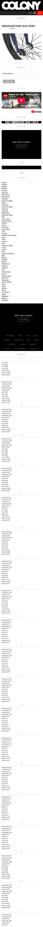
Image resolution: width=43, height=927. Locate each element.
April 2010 (5, 842)
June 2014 (5, 721)
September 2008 (7, 891)
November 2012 (6, 769)
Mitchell (4, 257)
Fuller (3, 231)
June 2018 (5, 603)
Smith (3, 284)
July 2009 (4, 866)
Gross (4, 239)
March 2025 (5, 398)
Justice (4, 249)
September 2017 (7, 626)
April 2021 (5, 514)
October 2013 (6, 742)
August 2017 (5, 628)
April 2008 (5, 901)
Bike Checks (6, 194)
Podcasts (5, 268)
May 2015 (5, 693)
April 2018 (5, 607)
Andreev (4, 184)
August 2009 (5, 864)
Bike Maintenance (20, 349)
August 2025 (5, 390)
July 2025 (4, 392)
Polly (3, 270)
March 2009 (5, 874)
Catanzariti (5, 205)
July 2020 (4, 542)
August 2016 (5, 657)
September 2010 (7, 832)
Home (20, 336)
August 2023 (5, 447)
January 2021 (6, 520)
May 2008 (5, 899)
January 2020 (6, 554)
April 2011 (5, 813)
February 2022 (6, 488)
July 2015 (4, 689)
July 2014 (4, 718)
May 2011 (5, 811)
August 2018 (5, 599)
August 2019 (5, 569)
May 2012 (5, 782)
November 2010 (6, 828)
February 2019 (6, 581)
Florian (4, 225)
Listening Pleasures (8, 253)
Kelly (3, 251)
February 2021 (6, 518)
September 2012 (7, 773)
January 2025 (6, 402)
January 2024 (6, 432)
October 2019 (6, 565)
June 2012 (5, 779)
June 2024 (5, 421)
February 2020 (6, 552)
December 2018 (6, 591)
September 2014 (7, 714)
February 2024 (6, 430)
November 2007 (6, 917)
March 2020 (5, 550)
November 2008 (6, 887)
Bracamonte (5, 197)
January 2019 (6, 583)
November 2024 (6, 411)
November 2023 (6, 441)
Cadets (4, 203)
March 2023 (5, 457)
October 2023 (6, 443)
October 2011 (6, 801)
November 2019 (6, 563)
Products (7, 340)
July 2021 (4, 508)
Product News (6, 272)
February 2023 (6, 459)
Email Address (9, 73)
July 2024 (4, 419)
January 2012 (6, 790)
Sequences (5, 280)
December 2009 (6, 856)
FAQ (28, 340)
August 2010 (5, 834)
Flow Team (5, 227)
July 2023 (4, 449)
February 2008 (6, 905)
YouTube (7, 349)
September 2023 (7, 445)
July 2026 (4, 362)
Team (27, 336)
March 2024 (5, 427)
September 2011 (7, 803)
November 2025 (6, 384)
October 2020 (6, 536)
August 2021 (5, 506)
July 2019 (4, 571)
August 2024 (5, 417)
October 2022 (6, 472)
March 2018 (5, 609)
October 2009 (6, 860)
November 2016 (6, 651)
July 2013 (4, 748)
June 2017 (5, 632)
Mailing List (34, 349)
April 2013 (5, 754)
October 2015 (6, 683)
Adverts (4, 182)
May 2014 (5, 723)
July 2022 (4, 478)
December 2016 (6, 649)
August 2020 (5, 540)
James (4, 247)
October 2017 (6, 624)
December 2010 (6, 826)
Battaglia (4, 188)
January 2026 (6, 375)
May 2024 (5, 423)
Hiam (3, 243)
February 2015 (6, 699)
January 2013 (6, 760)
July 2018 (4, 601)
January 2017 (6, 642)
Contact (23, 344)
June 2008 (5, 897)
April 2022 (5, 484)
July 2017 (4, 630)
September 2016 (7, 656)
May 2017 (5, 634)
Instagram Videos (7, 245)
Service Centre (6, 282)
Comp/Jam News (7, 207)
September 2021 (7, 504)
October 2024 (6, 413)
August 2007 (5, 923)
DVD (3, 217)
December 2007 (6, 915)
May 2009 (5, 870)
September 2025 (7, 388)
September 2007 (7, 921)
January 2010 (6, 849)
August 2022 (5, 476)
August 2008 (5, 893)
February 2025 (6, 400)
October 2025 (6, 386)
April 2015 (5, 695)
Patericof (4, 266)
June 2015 (5, 691)
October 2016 (6, 653)
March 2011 (5, 815)
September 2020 (7, 538)
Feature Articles (7, 221)
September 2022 (7, 474)
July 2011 (4, 807)
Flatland (4, 223)
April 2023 (5, 455)
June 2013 (5, 750)
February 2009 (6, 876)
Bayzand (4, 190)
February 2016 (6, 670)
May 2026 (5, 367)
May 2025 (5, 396)
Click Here (21, 146)
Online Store (6, 264)
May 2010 (5, 840)
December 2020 (6, 532)
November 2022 (6, 470)
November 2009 (6, 858)
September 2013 (7, 744)
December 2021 (6, 498)
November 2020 (6, 534)
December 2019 (6, 561)
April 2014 (5, 725)
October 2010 (6, 830)
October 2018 (6, 595)
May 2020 (5, 546)
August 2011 (5, 805)
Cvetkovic (5, 211)
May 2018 (5, 605)
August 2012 (5, 775)
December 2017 (6, 620)
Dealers (36, 340)
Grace (4, 237)
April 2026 (5, 369)
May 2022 (5, 482)
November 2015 (6, 681)
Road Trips (5, 278)
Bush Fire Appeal (7, 201)
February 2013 (6, 758)
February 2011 (6, 817)
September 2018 (7, 597)
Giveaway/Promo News (9, 235)
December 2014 (6, 708)
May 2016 (5, 664)
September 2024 (7, 415)
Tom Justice (5, 292)
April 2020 (5, 548)
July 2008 (4, 895)
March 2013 (5, 756)
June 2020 (5, 544)
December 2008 (6, 885)
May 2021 (5, 512)
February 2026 (6, 373)
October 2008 (6, 889)
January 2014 (6, 731)
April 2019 (5, 577)
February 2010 (6, 847)
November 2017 (6, 622)
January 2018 (6, 613)
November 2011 (6, 799)
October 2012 (6, 771)
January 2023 (6, 461)
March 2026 (5, 371)
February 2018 (6, 611)
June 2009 (5, 868)
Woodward (5, 300)
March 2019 (5, 579)
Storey (4, 286)
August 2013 (5, 746)
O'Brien (4, 262)
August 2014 (5, 717)
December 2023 (6, 439)
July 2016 (4, 660)
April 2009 (5, 872)
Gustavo (4, 241)
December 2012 (6, 767)
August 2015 (5, 687)
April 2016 (5, 666)
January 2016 (6, 672)
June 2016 (5, 662)
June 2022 (5, 480)
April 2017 (5, 636)
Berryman (5, 192)
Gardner (4, 233)
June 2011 (5, 809)
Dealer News (6, 213)
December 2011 (6, 797)
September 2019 (7, 567)
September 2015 (7, 685)
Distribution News (7, 215)
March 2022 (5, 486)
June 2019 (5, 573)
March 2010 (5, 844)
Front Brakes (6, 229)
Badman (4, 186)
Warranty (33, 344)
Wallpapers (5, 296)
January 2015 (6, 701)
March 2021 (5, 516)
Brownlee (4, 198)
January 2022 (6, 490)
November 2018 (6, 592)
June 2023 (5, 451)
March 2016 (5, 668)
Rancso (4, 274)
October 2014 (6, 712)
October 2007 (6, 919)
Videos (4, 294)
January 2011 (6, 819)
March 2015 (5, 697)
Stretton (4, 288)
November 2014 (6, 710)
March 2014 (5, 727)
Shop (40, 13)
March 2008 (5, 903)
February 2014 (6, 729)
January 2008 (6, 907)
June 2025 (5, 394)
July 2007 (4, 925)
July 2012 (4, 777)
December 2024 (6, 409)
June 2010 (5, 838)
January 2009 (6, 878)
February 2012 (6, 788)
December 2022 (6, 468)
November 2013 (6, 740)
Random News (6, 276)
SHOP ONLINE (9, 336)
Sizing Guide (19, 340)
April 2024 (5, 425)
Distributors (11, 344)
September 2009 (7, 862)
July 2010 (4, 836)
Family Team (6, 219)
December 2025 (6, 382)
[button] (31, 13)
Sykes (4, 290)
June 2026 (5, 365)
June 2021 (5, 510)
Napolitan (5, 259)
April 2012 (5, 783)
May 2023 (5, 453)
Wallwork (4, 298)
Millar (3, 255)
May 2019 (5, 575)
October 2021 (6, 502)
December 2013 (6, 738)
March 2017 (5, 638)
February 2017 (6, 640)
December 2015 (6, 679)
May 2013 (5, 752)
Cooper (12, 28)
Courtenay (5, 209)
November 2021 (6, 500)
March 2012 (5, 786)
